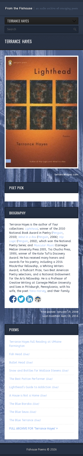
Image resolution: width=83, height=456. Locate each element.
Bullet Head (21, 362)
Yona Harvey (37, 291)
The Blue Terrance (25, 420)
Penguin (58, 232)
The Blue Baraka (24, 403)
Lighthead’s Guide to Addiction (33, 387)
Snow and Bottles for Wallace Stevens (38, 370)
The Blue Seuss (22, 412)
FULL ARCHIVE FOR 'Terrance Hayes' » (33, 428)
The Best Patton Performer (30, 379)
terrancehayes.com (66, 174)
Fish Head (19, 354)
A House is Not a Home (28, 395)
